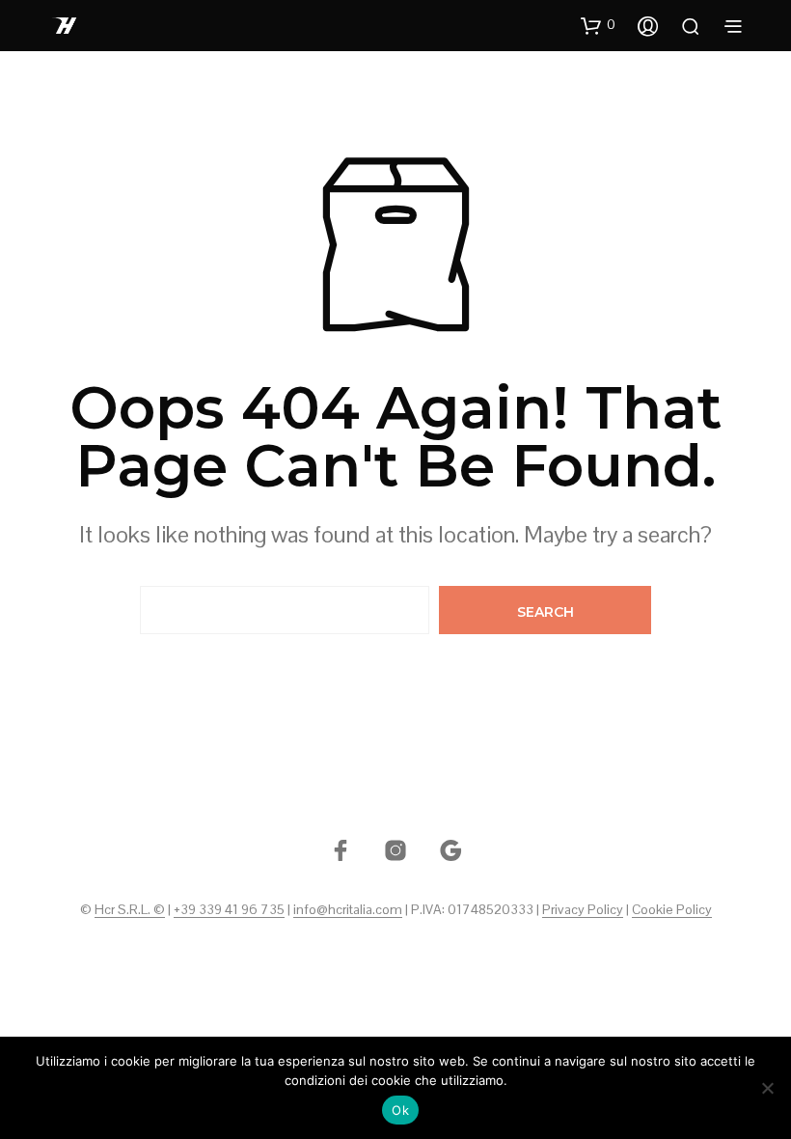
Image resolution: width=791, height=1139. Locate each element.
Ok (400, 1110)
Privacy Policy (582, 910)
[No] (767, 1087)
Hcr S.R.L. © (130, 910)
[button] (598, 25)
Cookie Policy (672, 910)
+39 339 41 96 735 (229, 910)
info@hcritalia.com (347, 910)
